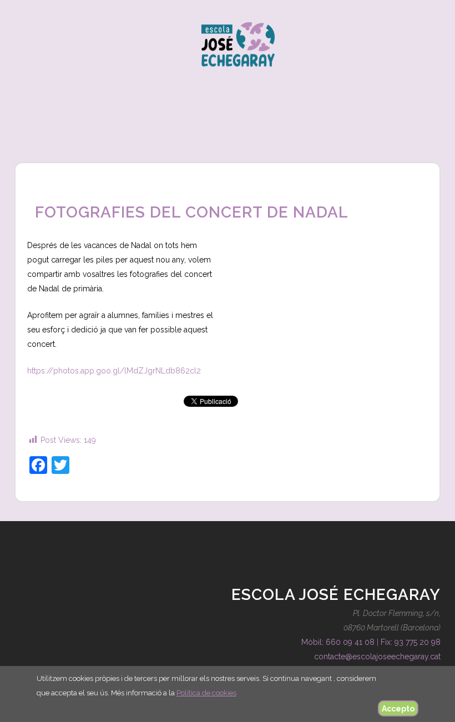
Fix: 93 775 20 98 (411, 642)
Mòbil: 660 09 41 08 (338, 642)
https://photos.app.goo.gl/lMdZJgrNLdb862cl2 (115, 370)
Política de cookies (206, 693)
